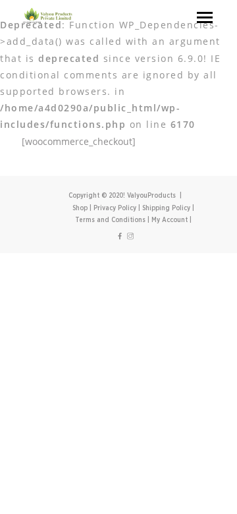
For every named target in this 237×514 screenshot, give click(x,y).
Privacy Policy (114, 208)
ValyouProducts (151, 195)
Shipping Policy (166, 208)
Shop (80, 208)
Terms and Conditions (110, 220)
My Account (169, 220)
